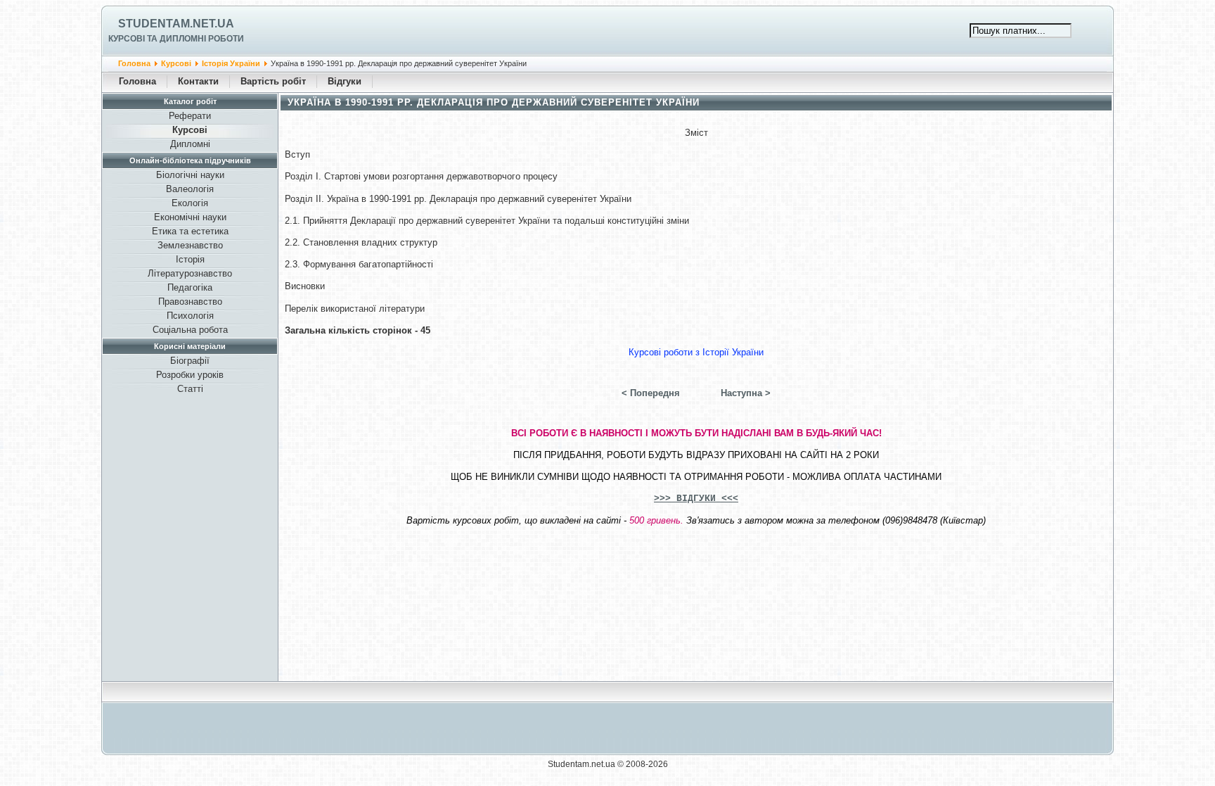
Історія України (231, 63)
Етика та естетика (190, 231)
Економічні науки (190, 217)
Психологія (190, 315)
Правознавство (190, 301)
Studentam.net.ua (176, 24)
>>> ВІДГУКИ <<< (696, 498)
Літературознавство (190, 273)
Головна (134, 63)
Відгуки (344, 81)
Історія (190, 259)
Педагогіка (189, 287)
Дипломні (190, 144)
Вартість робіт (273, 81)
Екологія (190, 203)
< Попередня (651, 393)
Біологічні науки (190, 175)
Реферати (190, 115)
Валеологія (190, 189)
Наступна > (746, 393)
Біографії (190, 360)
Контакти (198, 81)
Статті (190, 389)
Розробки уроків (190, 374)
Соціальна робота (190, 329)
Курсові (176, 63)
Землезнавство (190, 245)
